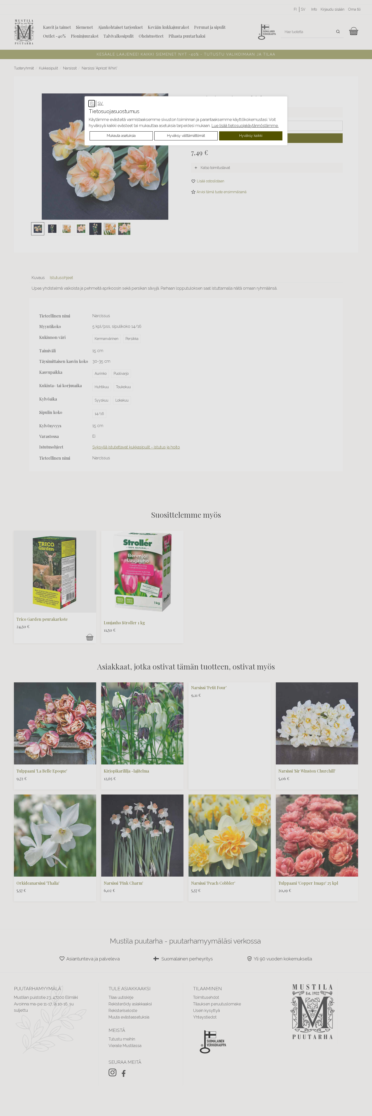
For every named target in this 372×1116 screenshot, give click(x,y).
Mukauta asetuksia (121, 136)
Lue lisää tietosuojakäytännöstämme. (245, 125)
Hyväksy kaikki (250, 136)
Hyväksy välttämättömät (186, 136)
